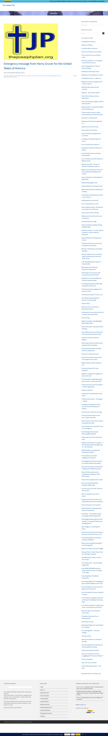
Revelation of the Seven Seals (90, 71)
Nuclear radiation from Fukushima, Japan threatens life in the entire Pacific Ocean (92, 256)
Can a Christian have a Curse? (90, 204)
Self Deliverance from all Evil (90, 200)
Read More (74, 75)
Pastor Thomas (7, 75)
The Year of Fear (86, 636)
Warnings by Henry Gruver (46, 713)
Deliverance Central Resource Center (92, 75)
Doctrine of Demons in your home (91, 52)
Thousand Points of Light (89, 221)
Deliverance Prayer (44, 692)
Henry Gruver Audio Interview (90, 213)
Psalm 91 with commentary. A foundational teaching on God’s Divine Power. (91, 474)
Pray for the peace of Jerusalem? (91, 505)
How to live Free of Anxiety (89, 130)
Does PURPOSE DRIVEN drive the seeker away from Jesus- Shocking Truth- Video (92, 570)
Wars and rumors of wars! (89, 662)
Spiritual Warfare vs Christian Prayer (92, 186)
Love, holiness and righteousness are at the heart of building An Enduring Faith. (92, 600)
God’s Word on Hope (87, 622)
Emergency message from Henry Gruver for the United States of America (91, 406)
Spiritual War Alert (44, 701)
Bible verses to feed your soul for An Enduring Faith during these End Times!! (92, 172)
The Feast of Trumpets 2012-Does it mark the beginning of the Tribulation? (49, 75)
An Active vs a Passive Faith (89, 118)
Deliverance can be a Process (90, 127)
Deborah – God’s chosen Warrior (91, 93)
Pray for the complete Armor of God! (92, 480)
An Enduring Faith (44, 698)
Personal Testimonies (45, 710)
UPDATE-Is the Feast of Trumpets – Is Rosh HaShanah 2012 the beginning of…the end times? (92, 445)
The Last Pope (86, 318)
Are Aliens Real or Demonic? (90, 48)
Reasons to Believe (87, 45)
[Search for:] (91, 33)
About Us (42, 690)
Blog (18, 75)
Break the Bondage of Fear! (90, 183)
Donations (42, 716)
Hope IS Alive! (86, 303)
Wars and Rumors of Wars (8, 76)
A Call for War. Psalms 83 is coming (92, 412)
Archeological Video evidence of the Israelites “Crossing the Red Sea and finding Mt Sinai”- (92, 521)
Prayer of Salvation (87, 659)
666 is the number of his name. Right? (92, 548)
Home (41, 687)
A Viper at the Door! (87, 390)
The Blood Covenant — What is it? (91, 78)
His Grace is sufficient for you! (90, 354)
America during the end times (90, 650)
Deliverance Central (44, 704)
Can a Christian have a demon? (90, 144)
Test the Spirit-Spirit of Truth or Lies (92, 294)
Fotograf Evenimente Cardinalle (83, 691)
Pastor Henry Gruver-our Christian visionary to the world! (28, 75)
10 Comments (14, 76)
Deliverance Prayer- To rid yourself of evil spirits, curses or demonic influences (92, 232)
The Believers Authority (88, 41)
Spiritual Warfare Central (46, 707)
